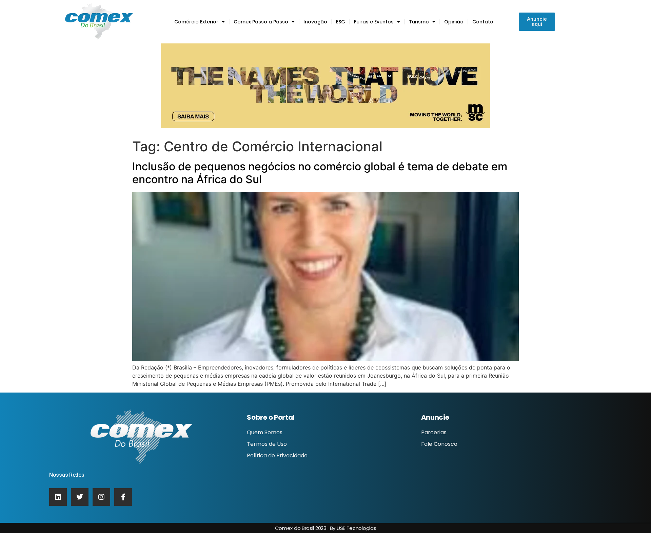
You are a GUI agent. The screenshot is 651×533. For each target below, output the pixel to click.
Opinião (453, 21)
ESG (340, 21)
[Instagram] (101, 497)
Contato (482, 21)
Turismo (419, 21)
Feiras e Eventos (374, 21)
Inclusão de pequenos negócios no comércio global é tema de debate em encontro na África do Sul (319, 173)
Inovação (315, 21)
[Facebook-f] (123, 497)
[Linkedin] (58, 497)
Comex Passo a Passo (261, 21)
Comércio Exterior (196, 21)
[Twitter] (79, 497)
